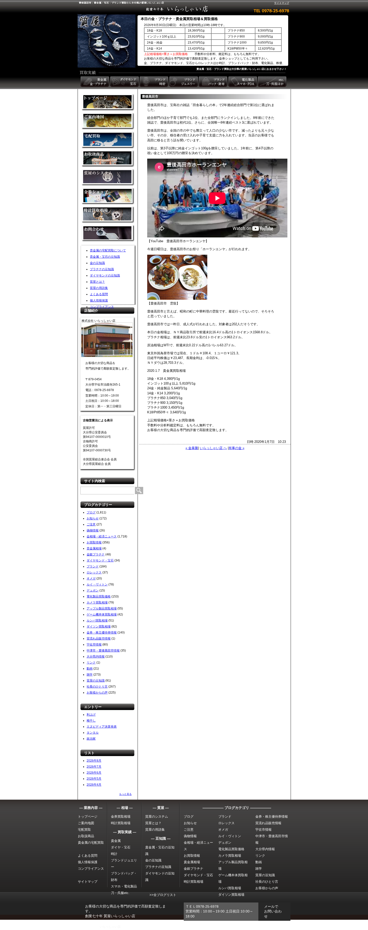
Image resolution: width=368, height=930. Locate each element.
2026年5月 (94, 778)
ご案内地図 (86, 823)
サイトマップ (281, 3)
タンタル (93, 732)
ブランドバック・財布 (213, 81)
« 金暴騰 (192, 448)
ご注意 (91, 524)
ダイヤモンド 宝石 (125, 81)
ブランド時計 (154, 81)
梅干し (91, 720)
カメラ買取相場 (97, 602)
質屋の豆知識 (96, 680)
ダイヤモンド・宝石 (100, 560)
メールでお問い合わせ (273, 911)
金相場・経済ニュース (102, 536)
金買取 (108, 102)
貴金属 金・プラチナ (95, 81)
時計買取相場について (108, 215)
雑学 (90, 674)
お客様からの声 (97, 692)
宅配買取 (108, 140)
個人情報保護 (99, 300)
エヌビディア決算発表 (102, 726)
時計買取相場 (120, 823)
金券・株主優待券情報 (102, 632)
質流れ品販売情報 (99, 638)
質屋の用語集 (99, 288)
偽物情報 (93, 530)
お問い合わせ (108, 233)
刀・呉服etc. (120, 893)
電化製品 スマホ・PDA (243, 81)
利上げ (91, 714)
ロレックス (94, 572)
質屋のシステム (108, 177)
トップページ (87, 816)
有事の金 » (236, 448)
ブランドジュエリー (184, 81)
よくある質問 (99, 294)
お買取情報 (94, 542)
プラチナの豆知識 (102, 269)
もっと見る (125, 794)
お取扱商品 (86, 836)
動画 (90, 668)
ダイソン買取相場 (99, 626)
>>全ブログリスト (162, 895)
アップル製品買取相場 (102, 608)
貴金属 (116, 841)
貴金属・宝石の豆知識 (105, 256)
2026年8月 (94, 760)
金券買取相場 (120, 816)
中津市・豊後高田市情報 (103, 650)
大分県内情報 (96, 656)
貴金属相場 (94, 548)
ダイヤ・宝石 (120, 847)
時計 (114, 854)
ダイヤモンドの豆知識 (105, 275)
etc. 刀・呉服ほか (272, 81)
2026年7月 (94, 766)
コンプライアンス (102, 306)
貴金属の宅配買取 (91, 842)
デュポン (93, 590)
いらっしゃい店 (110, 926)
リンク (91, 662)
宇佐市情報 (94, 644)
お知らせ (93, 518)
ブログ (91, 512)
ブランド (93, 566)
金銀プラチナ (96, 554)
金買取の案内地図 (108, 121)
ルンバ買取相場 (97, 620)
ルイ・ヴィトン (97, 584)
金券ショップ (108, 196)
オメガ (91, 578)
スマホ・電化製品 (124, 886)
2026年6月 (94, 772)
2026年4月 (94, 784)
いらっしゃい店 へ (213, 448)
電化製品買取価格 (99, 596)
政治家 (91, 738)
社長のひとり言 (97, 686)
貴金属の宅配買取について (108, 250)
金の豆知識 (97, 263)
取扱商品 (108, 158)
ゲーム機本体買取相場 (102, 614)
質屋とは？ (97, 281)
